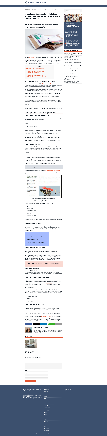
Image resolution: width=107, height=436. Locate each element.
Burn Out (45, 398)
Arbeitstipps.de (33, 433)
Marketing (46, 6)
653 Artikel (46, 327)
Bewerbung (46, 394)
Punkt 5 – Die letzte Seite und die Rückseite (36, 76)
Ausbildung (46, 391)
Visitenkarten (49, 283)
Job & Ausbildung (28, 6)
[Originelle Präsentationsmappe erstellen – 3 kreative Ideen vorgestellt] (31, 343)
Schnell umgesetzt (47, 421)
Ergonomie (46, 401)
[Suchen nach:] (73, 11)
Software (61, 6)
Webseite (26, 376)
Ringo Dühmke (28, 21)
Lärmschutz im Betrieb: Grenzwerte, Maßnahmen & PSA (72, 38)
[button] (28, 324)
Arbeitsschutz (46, 389)
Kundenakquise (46, 408)
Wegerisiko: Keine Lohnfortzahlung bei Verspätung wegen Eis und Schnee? (73, 41)
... (78, 32)
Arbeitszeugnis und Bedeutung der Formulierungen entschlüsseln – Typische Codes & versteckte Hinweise (73, 45)
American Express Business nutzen (71, 390)
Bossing (45, 396)
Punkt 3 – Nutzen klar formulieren (34, 73)
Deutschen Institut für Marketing (52, 170)
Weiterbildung (46, 430)
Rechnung (45, 419)
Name (26, 370)
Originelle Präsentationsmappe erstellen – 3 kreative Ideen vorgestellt (29, 350)
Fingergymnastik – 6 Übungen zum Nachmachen (73, 78)
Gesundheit (75, 6)
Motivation (54, 6)
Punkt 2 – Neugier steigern (33, 72)
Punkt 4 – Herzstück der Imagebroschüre (36, 75)
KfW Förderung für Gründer (52, 434)
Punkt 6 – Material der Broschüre (34, 78)
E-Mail (26, 373)
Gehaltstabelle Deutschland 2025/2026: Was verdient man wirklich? (72, 35)
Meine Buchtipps (68, 389)
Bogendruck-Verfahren (46, 316)
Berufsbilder (46, 393)
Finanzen (68, 6)
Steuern (45, 424)
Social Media (31, 57)
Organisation (38, 6)
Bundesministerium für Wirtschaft (35, 434)
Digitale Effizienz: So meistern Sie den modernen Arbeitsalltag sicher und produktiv (72, 26)
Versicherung (46, 428)
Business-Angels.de (44, 434)
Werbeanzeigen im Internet (48, 83)
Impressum (38, 433)
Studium (45, 426)
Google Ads (60, 434)
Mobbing (45, 414)
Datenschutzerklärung (44, 433)
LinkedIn (56, 329)
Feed (49, 433)
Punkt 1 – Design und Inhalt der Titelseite (36, 71)
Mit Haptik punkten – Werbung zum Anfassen (35, 68)
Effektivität (46, 400)
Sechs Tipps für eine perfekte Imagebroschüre (35, 69)
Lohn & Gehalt (46, 410)
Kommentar (27, 361)
